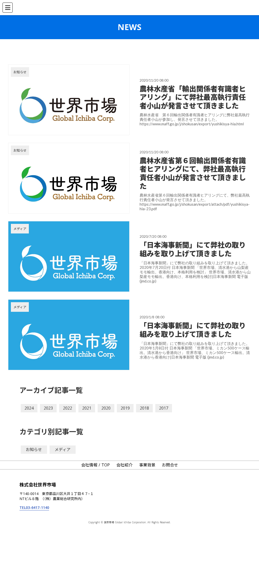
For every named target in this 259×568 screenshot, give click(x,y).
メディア (63, 449)
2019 (125, 408)
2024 (29, 408)
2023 (48, 408)
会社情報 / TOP (95, 465)
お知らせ (34, 449)
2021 (86, 408)
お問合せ (170, 465)
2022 (67, 408)
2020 (106, 408)
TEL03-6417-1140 (34, 507)
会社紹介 (124, 465)
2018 (144, 408)
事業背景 (147, 465)
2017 (163, 408)
